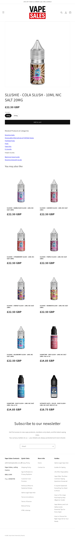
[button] (61, 12)
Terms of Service (26, 501)
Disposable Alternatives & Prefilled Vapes (19, 138)
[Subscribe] (53, 446)
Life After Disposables (61, 472)
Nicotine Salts (10, 135)
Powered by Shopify (20, 535)
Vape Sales (11, 535)
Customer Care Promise (26, 480)
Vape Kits (8, 146)
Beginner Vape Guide (12, 157)
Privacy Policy (25, 463)
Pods (6, 144)
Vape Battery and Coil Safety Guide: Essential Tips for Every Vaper (61, 508)
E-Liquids (8, 149)
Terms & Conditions (27, 497)
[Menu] (3, 12)
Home (40, 463)
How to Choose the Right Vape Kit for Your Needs (61, 518)
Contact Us (41, 467)
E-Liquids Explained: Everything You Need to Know (60, 488)
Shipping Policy (26, 467)
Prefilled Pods (10, 141)
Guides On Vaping (60, 467)
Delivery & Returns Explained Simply (27, 487)
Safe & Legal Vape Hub (28, 492)
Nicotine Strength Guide (13, 160)
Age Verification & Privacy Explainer (26, 473)
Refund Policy (25, 506)
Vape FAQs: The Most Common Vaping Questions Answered (60, 478)
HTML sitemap (25, 510)
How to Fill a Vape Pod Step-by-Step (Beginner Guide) (60, 497)
